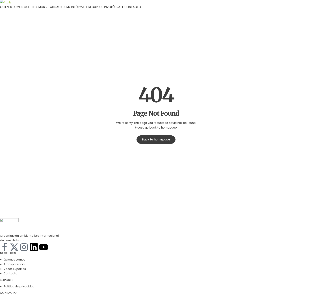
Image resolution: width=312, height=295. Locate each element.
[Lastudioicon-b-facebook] (4, 247)
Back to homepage (156, 139)
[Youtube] (43, 247)
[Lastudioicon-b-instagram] (24, 247)
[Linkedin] (33, 247)
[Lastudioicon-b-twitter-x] (14, 247)
